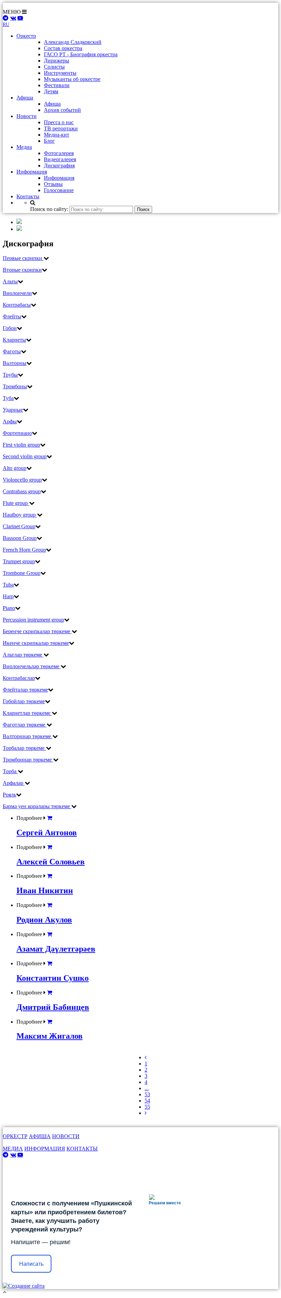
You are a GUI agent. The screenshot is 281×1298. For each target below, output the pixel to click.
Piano (9, 608)
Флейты (12, 316)
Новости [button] (26, 116)
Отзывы (53, 184)
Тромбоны (15, 386)
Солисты (54, 67)
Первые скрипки (23, 258)
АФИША (40, 1136)
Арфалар (14, 783)
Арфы (10, 421)
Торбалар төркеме (24, 748)
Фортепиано (17, 433)
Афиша (52, 104)
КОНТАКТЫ (82, 1149)
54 (147, 1101)
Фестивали (57, 85)
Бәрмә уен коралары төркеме (37, 806)
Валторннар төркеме (27, 736)
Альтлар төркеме (23, 655)
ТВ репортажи (61, 128)
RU (6, 24)
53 (147, 1094)
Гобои (10, 328)
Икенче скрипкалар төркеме (36, 643)
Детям (51, 91)
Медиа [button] (24, 147)
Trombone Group (21, 573)
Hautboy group (20, 515)
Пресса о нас (59, 122)
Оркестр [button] (26, 36)
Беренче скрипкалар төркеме (37, 631)
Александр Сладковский (72, 42)
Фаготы (12, 351)
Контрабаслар (19, 678)
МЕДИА (13, 1149)
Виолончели (17, 293)
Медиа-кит (56, 135)
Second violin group (25, 456)
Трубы (10, 375)
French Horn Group (24, 550)
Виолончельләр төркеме (32, 666)
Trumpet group (19, 561)
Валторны (14, 363)
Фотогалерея (59, 153)
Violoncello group (22, 480)
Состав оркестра (63, 48)
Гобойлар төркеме (24, 701)
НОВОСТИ (66, 1136)
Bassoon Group (20, 538)
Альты (10, 281)
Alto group (14, 468)
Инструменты (60, 73)
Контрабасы (17, 305)
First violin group (21, 445)
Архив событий (62, 110)
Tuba (8, 585)
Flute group (16, 503)
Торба (10, 771)
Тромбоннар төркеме (28, 760)
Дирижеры (56, 60)
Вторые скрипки (22, 270)
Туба (8, 398)
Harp (8, 596)
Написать (31, 1264)
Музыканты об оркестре (72, 79)
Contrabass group (22, 491)
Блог (49, 141)
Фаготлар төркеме (25, 725)
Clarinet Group (19, 526)
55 (147, 1107)
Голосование (59, 190)
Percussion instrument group (33, 620)
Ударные (13, 410)
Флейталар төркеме (25, 690)
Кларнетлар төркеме (27, 713)
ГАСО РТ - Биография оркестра (81, 54)
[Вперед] (146, 1113)
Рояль (9, 795)
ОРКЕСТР (15, 1136)
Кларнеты (14, 340)
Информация (59, 178)
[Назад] (146, 1057)
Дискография (59, 165)
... (147, 1088)
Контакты (27, 196)
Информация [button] (31, 172)
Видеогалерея (60, 159)
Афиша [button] (24, 98)
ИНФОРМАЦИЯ (44, 1149)
